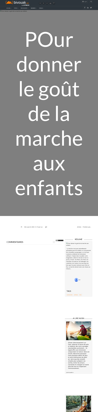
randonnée (69, 294)
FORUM (41, 8)
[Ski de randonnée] (47, 3)
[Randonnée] (40, 3)
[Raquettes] (43, 3)
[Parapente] (53, 3)
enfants (76, 294)
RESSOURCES (24, 8)
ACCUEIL (8, 8)
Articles (79, 227)
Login (85, 1)
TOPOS (15, 8)
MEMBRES (33, 8)
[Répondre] (54, 242)
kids (80, 294)
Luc (79, 279)
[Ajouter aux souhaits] (21, 227)
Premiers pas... (87, 227)
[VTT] (50, 3)
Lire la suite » (70, 372)
